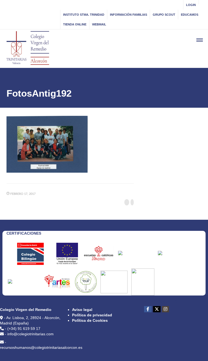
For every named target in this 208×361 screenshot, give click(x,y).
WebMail (99, 24)
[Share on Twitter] (132, 202)
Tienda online (74, 24)
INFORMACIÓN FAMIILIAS (128, 14)
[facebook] (148, 309)
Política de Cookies (90, 320)
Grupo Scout (164, 14)
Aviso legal (82, 309)
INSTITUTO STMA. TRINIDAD (83, 14)
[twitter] (157, 309)
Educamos (189, 14)
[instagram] (165, 309)
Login (191, 4)
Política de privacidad (92, 315)
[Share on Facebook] (126, 202)
